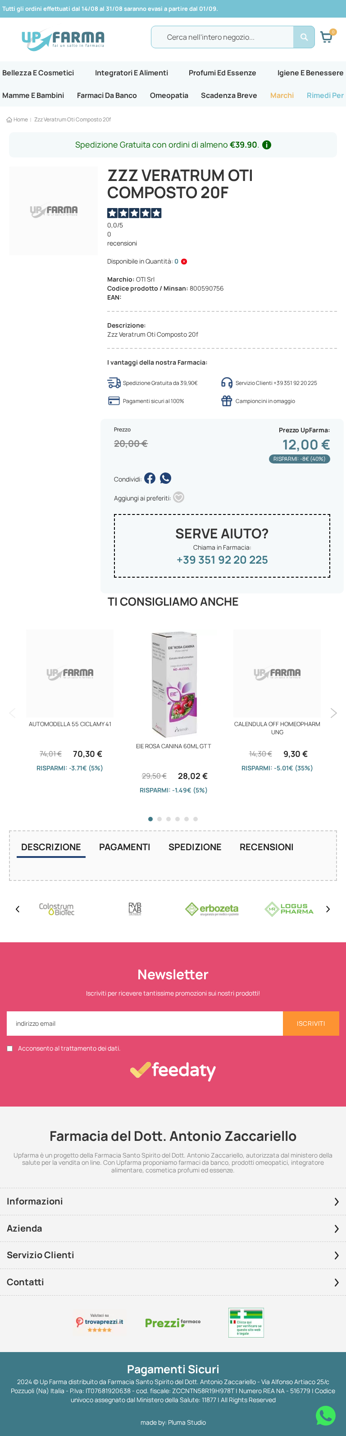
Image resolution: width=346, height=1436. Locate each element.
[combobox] (233, 37)
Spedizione (195, 847)
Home (21, 119)
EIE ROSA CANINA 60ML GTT (173, 746)
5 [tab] (186, 819)
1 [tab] (150, 819)
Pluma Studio (187, 1422)
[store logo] (63, 37)
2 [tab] (159, 819)
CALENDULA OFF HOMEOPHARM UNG (277, 728)
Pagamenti (124, 847)
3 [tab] (168, 819)
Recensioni (267, 847)
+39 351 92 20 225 (222, 559)
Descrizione (51, 847)
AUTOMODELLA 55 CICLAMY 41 (70, 724)
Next (333, 713)
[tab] (51, 848)
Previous (12, 713)
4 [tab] (177, 819)
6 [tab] (195, 819)
